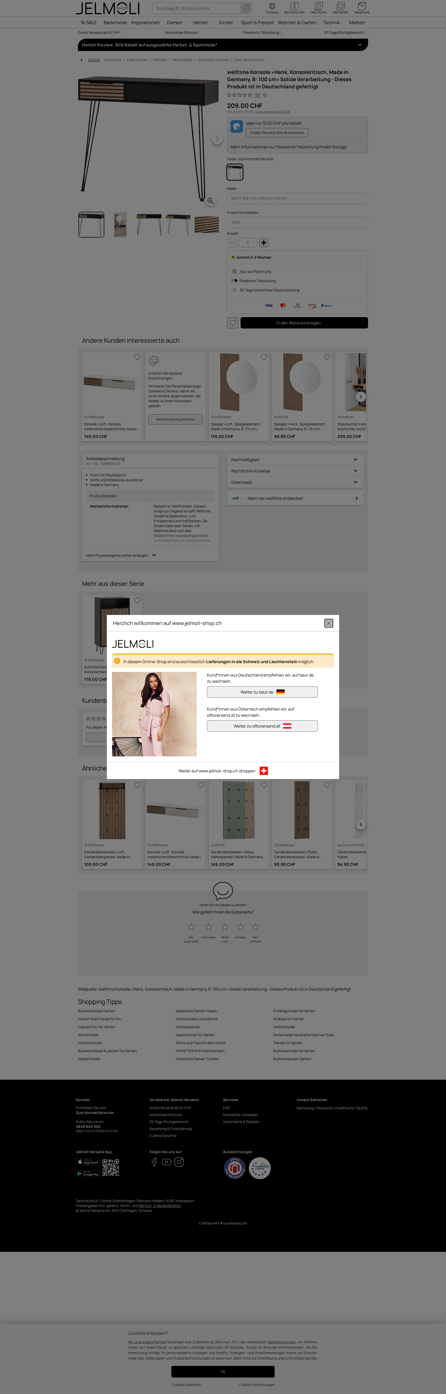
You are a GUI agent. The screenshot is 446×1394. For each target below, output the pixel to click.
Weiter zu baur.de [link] (257, 692)
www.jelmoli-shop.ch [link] (218, 771)
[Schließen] (329, 623)
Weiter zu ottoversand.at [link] (257, 726)
